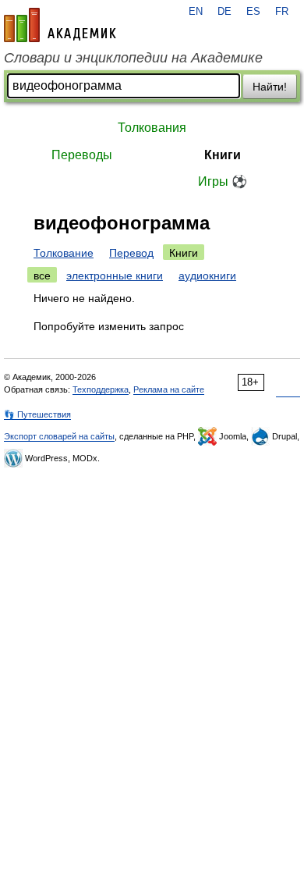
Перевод (131, 253)
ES (253, 11)
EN (196, 11)
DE (224, 11)
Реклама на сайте (168, 389)
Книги (222, 155)
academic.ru (60, 25)
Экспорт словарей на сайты (59, 436)
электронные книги (114, 275)
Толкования (152, 127)
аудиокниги (207, 275)
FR (281, 11)
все (42, 275)
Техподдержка (100, 389)
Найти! (270, 86)
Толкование (64, 253)
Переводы (81, 155)
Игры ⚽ (222, 181)
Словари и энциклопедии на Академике (133, 58)
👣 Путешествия (37, 414)
